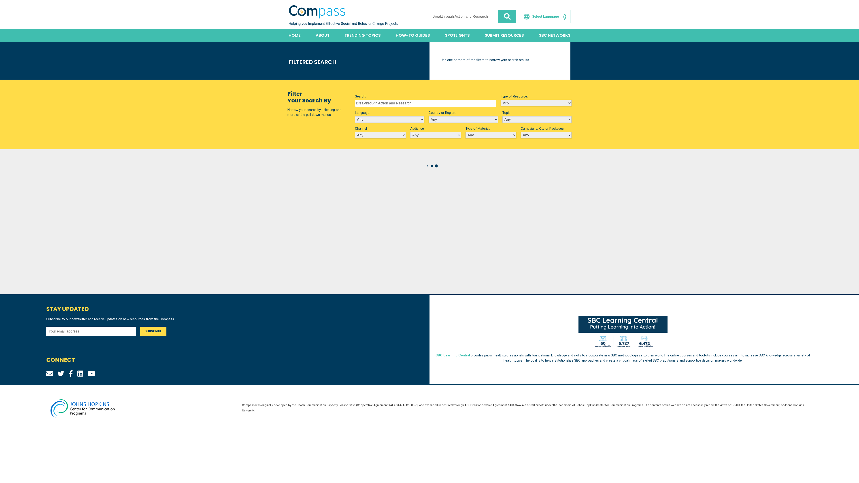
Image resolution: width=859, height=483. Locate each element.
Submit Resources (504, 35)
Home (295, 35)
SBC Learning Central (453, 355)
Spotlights (457, 35)
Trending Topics (362, 35)
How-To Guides (413, 35)
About (323, 35)
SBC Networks (554, 35)
